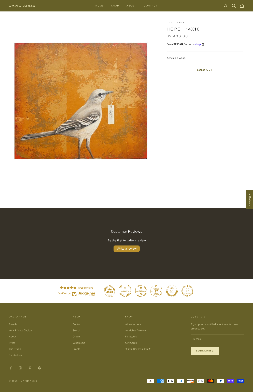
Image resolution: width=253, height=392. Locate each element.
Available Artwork (135, 330)
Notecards (131, 336)
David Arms (176, 22)
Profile (76, 349)
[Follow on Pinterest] (30, 368)
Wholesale (79, 343)
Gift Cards (131, 343)
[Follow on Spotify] (39, 368)
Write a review (127, 249)
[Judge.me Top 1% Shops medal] (172, 291)
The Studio (15, 349)
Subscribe (204, 350)
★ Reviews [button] (250, 199)
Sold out (205, 70)
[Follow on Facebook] (11, 368)
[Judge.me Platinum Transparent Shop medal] (141, 291)
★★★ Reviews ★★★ (138, 349)
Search (13, 324)
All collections (133, 324)
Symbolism (15, 355)
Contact (150, 5)
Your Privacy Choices (21, 330)
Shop (115, 5)
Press (12, 343)
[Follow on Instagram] (20, 368)
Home (99, 5)
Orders (77, 336)
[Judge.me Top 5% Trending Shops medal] (187, 291)
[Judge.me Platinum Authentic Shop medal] (125, 291)
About (131, 5)
